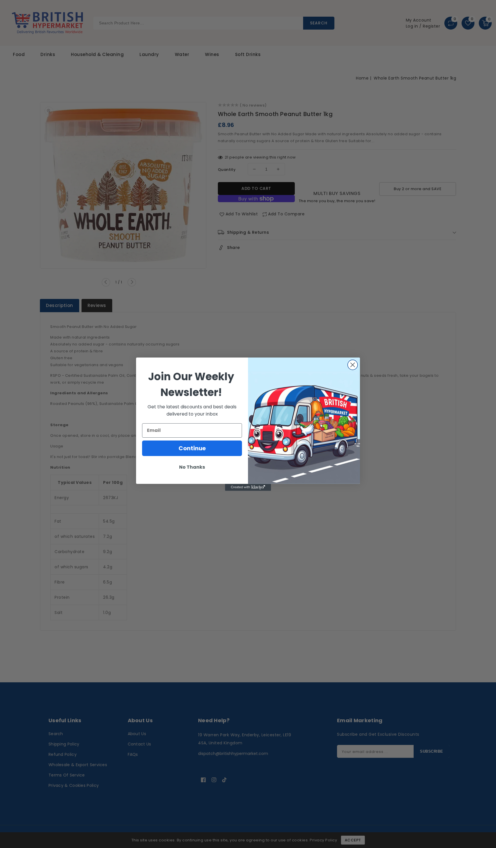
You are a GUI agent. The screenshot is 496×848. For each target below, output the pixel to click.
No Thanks (192, 467)
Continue (192, 448)
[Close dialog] (353, 365)
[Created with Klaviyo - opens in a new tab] (248, 487)
